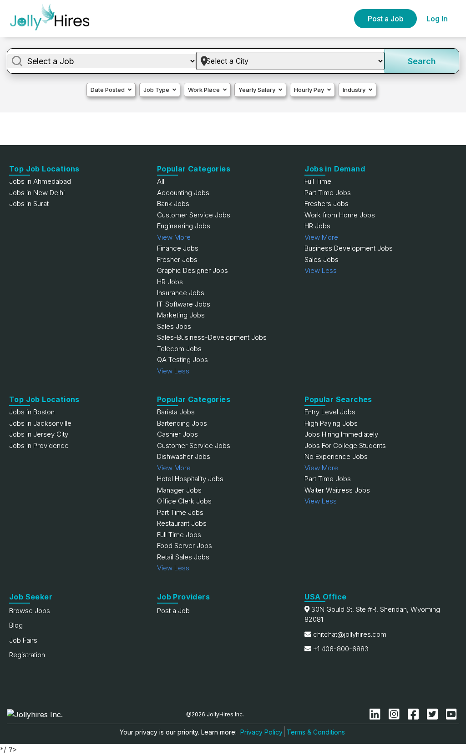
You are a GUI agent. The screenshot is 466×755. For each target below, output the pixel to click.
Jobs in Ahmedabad (40, 181)
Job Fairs (23, 640)
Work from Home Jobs (339, 215)
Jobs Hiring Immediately (341, 434)
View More (174, 237)
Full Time (317, 181)
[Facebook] (415, 714)
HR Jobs (170, 281)
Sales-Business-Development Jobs (212, 337)
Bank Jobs (173, 203)
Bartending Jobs (182, 423)
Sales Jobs (174, 326)
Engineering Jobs (183, 225)
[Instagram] (396, 714)
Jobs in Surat (29, 203)
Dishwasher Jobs (183, 456)
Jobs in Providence (39, 445)
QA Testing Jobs (182, 359)
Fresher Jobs (177, 259)
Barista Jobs (176, 412)
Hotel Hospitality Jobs (190, 478)
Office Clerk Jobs (184, 501)
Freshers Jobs (326, 203)
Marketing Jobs (181, 315)
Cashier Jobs (177, 434)
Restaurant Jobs (182, 523)
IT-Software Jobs (183, 304)
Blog (16, 625)
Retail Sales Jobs (183, 557)
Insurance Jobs (180, 292)
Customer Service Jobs (193, 215)
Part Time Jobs (327, 192)
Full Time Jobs (179, 534)
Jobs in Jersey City (38, 434)
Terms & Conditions (316, 732)
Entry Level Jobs (329, 412)
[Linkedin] (377, 714)
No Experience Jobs (336, 456)
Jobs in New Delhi (37, 192)
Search (422, 61)
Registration (27, 654)
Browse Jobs (29, 610)
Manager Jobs (179, 490)
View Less (173, 371)
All (160, 181)
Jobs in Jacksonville (40, 423)
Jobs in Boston (32, 412)
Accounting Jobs (183, 192)
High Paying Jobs (331, 423)
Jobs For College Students (345, 445)
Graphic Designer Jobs (192, 270)
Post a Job (386, 18)
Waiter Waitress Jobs (337, 490)
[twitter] (434, 714)
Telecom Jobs (179, 348)
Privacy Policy (261, 732)
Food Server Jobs (184, 545)
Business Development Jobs (348, 248)
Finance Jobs (177, 248)
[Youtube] (451, 714)
